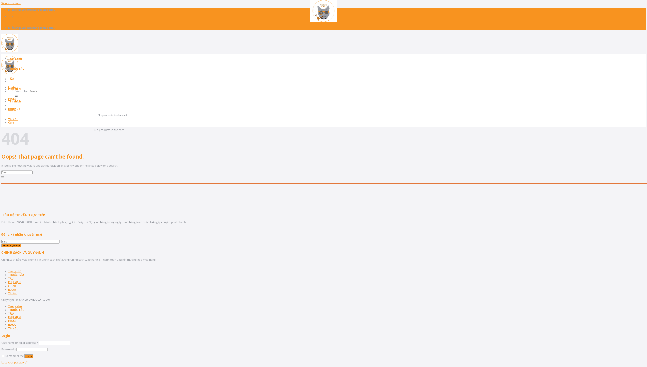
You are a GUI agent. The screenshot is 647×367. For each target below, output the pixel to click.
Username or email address (19, 343)
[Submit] (2, 176)
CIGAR (12, 99)
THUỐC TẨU (16, 69)
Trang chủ (15, 58)
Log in (29, 356)
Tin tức (13, 119)
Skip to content (11, 3)
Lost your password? (14, 362)
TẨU (11, 79)
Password (8, 349)
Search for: (21, 91)
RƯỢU (12, 109)
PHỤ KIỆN (14, 89)
